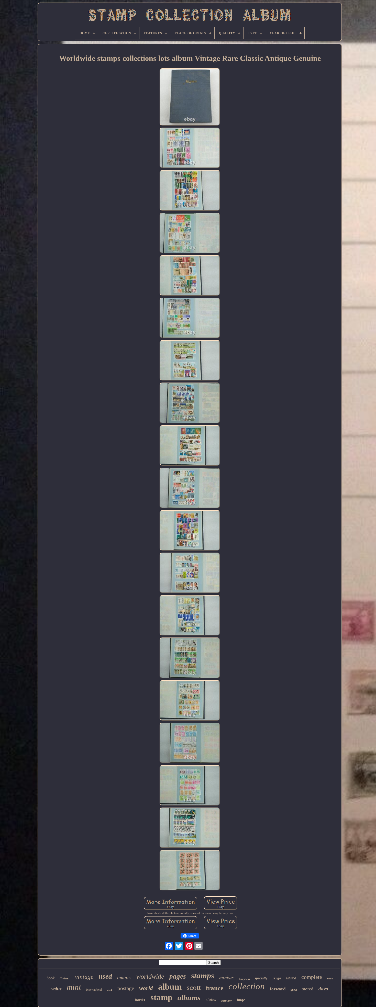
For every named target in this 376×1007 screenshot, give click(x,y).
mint (74, 986)
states (211, 999)
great (294, 989)
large (276, 978)
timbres (124, 977)
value (56, 988)
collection (246, 986)
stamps (202, 975)
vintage (84, 977)
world (146, 988)
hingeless (244, 978)
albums (189, 997)
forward (277, 989)
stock (109, 990)
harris (140, 1000)
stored (307, 988)
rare (330, 978)
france (214, 987)
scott (194, 987)
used (105, 976)
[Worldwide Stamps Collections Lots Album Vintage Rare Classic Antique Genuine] (190, 97)
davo (323, 988)
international (94, 989)
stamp (161, 997)
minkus (226, 977)
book (50, 978)
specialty (261, 978)
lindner (65, 978)
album (170, 986)
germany (226, 1000)
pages (177, 976)
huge (241, 1000)
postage (125, 988)
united (291, 978)
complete (311, 977)
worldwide (150, 976)
